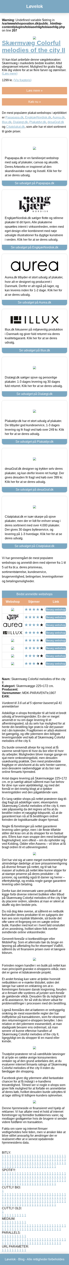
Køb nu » (34, 101)
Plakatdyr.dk (37, 122)
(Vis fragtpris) (22, 80)
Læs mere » (34, 90)
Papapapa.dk (14, 117)
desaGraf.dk (56, 122)
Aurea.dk (59, 117)
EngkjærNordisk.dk (38, 117)
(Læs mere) (9, 73)
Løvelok (34, 6)
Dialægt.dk (20, 122)
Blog (21, 1259)
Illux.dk (7, 122)
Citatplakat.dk (15, 126)
